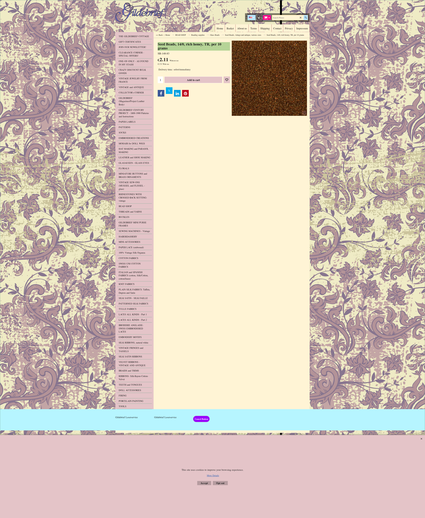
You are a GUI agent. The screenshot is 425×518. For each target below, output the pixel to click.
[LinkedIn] (177, 93)
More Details (213, 475)
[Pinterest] (185, 93)
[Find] (306, 17)
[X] (169, 90)
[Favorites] (227, 80)
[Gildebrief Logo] (144, 12)
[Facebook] (161, 93)
